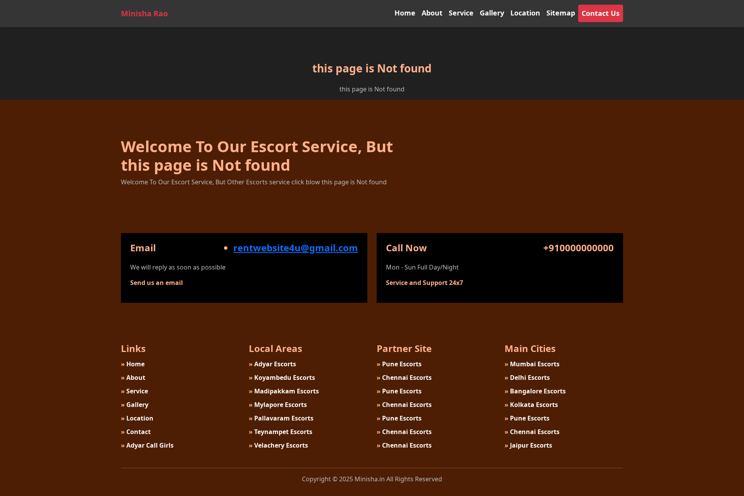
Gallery (492, 12)
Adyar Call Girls (147, 445)
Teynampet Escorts (280, 431)
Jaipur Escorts (528, 445)
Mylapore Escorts (278, 404)
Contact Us (601, 13)
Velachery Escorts (278, 445)
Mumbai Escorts (532, 364)
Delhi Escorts (527, 377)
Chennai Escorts (404, 377)
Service (461, 12)
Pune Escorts (399, 364)
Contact (136, 431)
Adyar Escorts (272, 364)
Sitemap (560, 12)
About (432, 12)
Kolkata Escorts (531, 404)
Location (525, 12)
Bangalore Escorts (535, 391)
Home (404, 12)
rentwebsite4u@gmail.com (295, 247)
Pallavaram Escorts (281, 418)
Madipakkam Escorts (284, 391)
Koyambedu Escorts (282, 377)
